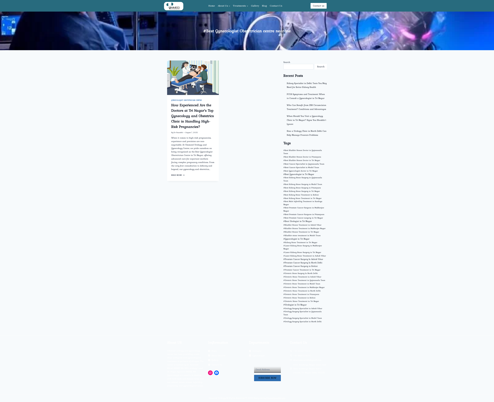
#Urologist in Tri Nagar (295, 304)
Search (286, 62)
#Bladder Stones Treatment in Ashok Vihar (302, 225)
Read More (178, 175)
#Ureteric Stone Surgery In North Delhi (300, 273)
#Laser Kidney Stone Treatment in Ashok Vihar (304, 255)
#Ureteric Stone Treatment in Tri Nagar (301, 301)
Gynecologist (258, 355)
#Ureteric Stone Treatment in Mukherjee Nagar (304, 287)
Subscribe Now (267, 378)
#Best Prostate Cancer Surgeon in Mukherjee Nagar (303, 209)
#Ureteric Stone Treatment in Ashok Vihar (302, 276)
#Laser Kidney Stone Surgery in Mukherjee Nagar (302, 247)
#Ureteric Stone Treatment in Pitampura (301, 294)
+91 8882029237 (302, 355)
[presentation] (193, 77)
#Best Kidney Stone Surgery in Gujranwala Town (302, 179)
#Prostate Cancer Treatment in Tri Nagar (301, 269)
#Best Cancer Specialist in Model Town (301, 167)
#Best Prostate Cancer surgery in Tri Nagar (303, 217)
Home (211, 5)
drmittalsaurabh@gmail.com (307, 360)
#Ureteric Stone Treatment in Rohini (299, 297)
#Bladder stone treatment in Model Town (302, 235)
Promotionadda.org (275, 398)
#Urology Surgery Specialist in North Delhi (302, 321)
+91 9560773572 (301, 351)
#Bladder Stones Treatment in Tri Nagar (301, 231)
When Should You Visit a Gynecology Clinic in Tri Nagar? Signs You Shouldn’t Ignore (306, 120)
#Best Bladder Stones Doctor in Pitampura (302, 156)
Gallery (255, 5)
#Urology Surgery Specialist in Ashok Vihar (302, 308)
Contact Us (276, 5)
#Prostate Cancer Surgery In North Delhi (302, 262)
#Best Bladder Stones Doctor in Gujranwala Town (302, 152)
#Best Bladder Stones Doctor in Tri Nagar (301, 160)
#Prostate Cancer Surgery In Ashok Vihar (303, 259)
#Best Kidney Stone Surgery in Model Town (302, 184)
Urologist (256, 351)
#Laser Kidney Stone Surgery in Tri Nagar (302, 252)
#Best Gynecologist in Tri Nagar (298, 174)
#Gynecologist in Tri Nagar (296, 238)
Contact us (318, 5)
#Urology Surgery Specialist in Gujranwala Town (302, 313)
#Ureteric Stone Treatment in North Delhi (302, 290)
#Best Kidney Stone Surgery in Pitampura (302, 187)
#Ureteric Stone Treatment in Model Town (301, 283)
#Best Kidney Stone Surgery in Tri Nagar (301, 191)
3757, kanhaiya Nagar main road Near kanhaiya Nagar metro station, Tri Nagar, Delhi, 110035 (309, 368)
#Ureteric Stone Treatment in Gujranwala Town (304, 280)
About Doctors (218, 355)
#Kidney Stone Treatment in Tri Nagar (300, 242)
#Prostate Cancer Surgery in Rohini (300, 266)
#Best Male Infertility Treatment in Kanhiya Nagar (302, 203)
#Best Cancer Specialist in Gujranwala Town (303, 163)
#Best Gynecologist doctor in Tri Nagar (300, 170)
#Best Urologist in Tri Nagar (297, 221)
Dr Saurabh (178, 132)
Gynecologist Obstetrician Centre (186, 100)
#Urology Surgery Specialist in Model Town (302, 318)
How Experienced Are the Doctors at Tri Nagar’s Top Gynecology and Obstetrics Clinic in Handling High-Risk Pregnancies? (192, 115)
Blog (264, 5)
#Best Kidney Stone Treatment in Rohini (301, 194)
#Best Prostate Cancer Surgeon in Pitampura (303, 214)
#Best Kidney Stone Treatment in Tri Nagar (302, 198)
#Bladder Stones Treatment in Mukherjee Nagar (304, 228)
